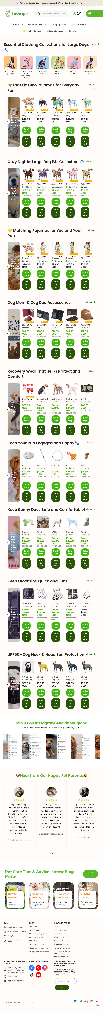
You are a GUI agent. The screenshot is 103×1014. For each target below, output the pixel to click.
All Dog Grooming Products (39, 952)
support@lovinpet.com (16, 981)
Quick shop (26, 130)
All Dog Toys (33, 941)
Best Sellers (33, 927)
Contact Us (58, 934)
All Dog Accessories (36, 937)
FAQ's (56, 927)
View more (13, 128)
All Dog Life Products (36, 944)
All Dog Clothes (34, 930)
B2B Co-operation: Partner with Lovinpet (63, 952)
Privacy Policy (59, 937)
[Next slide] (55, 853)
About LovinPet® (60, 930)
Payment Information (62, 948)
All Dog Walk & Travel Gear (38, 948)
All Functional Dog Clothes (38, 934)
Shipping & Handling (61, 944)
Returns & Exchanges (62, 941)
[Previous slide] (47, 853)
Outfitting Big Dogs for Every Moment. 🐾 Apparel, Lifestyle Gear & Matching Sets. (49, 3)
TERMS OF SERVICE (61, 957)
